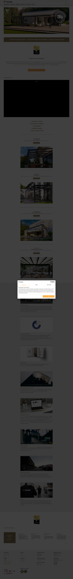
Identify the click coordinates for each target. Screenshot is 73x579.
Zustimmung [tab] (24, 284)
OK (48, 296)
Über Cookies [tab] (49, 284)
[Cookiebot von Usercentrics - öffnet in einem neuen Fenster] (51, 282)
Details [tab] (36, 284)
